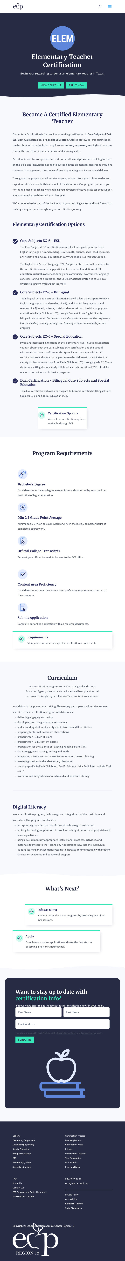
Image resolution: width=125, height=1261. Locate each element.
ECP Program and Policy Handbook (30, 1192)
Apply (30, 936)
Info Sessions (47, 910)
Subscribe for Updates (23, 1196)
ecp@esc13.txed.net (77, 1183)
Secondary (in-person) (23, 1144)
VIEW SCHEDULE (51, 85)
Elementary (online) (22, 1162)
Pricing (68, 1149)
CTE (14, 1158)
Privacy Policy (71, 1194)
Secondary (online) (22, 1166)
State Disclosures (73, 1208)
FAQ (15, 1178)
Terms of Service (88, 1032)
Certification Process (75, 1135)
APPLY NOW (76, 85)
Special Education (21, 1149)
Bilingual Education (22, 1153)
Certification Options (63, 413)
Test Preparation (73, 1158)
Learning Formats (73, 1140)
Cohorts (16, 1135)
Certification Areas (74, 1144)
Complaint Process (74, 1203)
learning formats (54, 145)
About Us (17, 1183)
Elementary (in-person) (24, 1140)
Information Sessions (75, 1153)
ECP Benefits (71, 1162)
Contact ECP (18, 1187)
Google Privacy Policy (66, 1032)
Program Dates (72, 1166)
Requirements (38, 637)
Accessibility (71, 1199)
